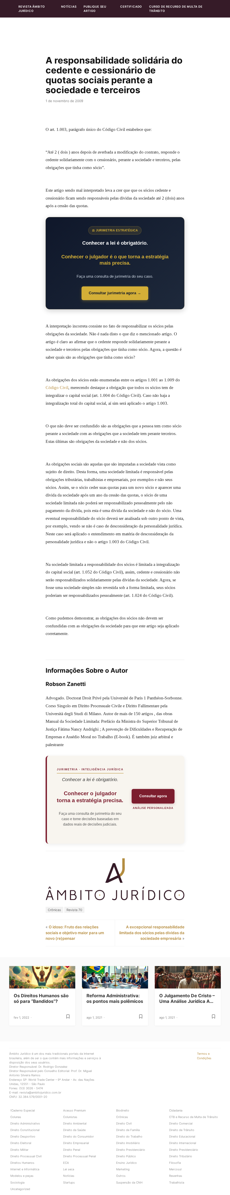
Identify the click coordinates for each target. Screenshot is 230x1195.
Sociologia (17, 1182)
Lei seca (68, 1169)
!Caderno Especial (22, 1110)
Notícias (68, 6)
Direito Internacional (182, 1143)
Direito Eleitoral (20, 1143)
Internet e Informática (24, 1169)
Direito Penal (71, 1149)
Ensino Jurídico (126, 1162)
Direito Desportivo (22, 1136)
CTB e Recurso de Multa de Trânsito (193, 1117)
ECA (66, 1162)
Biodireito (122, 1110)
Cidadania (175, 1110)
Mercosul (175, 1169)
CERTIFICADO (131, 6)
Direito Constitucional (25, 1130)
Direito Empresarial (76, 1143)
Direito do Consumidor (78, 1136)
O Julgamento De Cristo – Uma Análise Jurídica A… (187, 998)
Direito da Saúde (74, 1130)
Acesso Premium (74, 1110)
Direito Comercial (180, 1123)
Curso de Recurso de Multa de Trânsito (175, 9)
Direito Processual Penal (79, 1156)
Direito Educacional (182, 1136)
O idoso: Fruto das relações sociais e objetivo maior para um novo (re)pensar (75, 933)
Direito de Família (128, 1130)
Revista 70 (74, 910)
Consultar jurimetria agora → (115, 293)
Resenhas (175, 1175)
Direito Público (126, 1156)
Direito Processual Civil (26, 1156)
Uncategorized (20, 1189)
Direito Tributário (180, 1156)
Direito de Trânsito (181, 1130)
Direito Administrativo (25, 1123)
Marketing (123, 1169)
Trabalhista (176, 1182)
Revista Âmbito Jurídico (31, 9)
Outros (121, 1175)
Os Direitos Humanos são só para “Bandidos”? (41, 998)
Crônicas (54, 910)
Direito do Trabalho (129, 1136)
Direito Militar (19, 1149)
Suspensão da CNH (129, 1182)
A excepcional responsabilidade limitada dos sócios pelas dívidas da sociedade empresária (151, 933)
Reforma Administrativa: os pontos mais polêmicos (114, 998)
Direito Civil (124, 1123)
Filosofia (175, 1162)
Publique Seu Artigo (95, 9)
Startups (69, 1182)
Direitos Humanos (22, 1162)
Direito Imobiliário (128, 1143)
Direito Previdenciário (130, 1149)
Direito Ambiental (74, 1123)
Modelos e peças (21, 1175)
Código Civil (57, 387)
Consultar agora (153, 796)
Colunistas (70, 1117)
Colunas (15, 1117)
